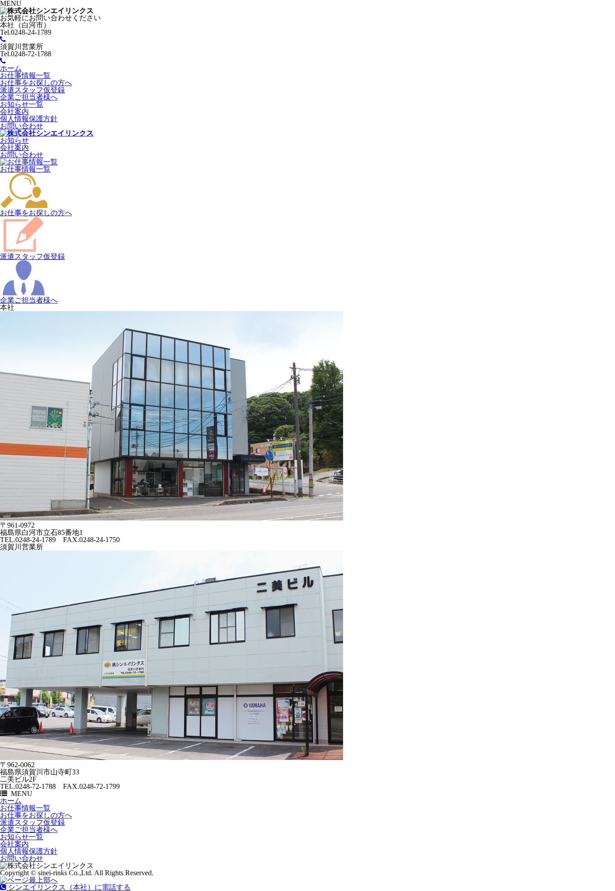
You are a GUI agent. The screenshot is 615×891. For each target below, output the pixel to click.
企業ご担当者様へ (29, 97)
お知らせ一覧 (21, 104)
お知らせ (14, 140)
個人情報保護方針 (29, 118)
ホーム (11, 68)
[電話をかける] (3, 39)
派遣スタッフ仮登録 (32, 90)
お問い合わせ (21, 126)
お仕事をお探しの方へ (36, 82)
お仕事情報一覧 (25, 75)
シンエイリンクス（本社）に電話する (68, 887)
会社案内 (14, 111)
